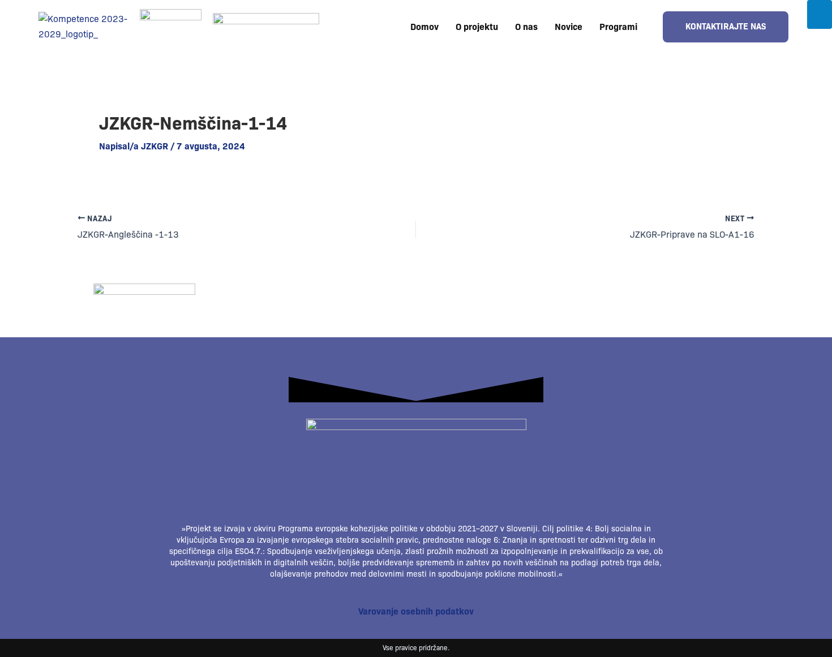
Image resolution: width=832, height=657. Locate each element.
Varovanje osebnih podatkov (416, 611)
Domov (424, 27)
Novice (568, 27)
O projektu (477, 27)
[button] (621, 27)
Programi (618, 27)
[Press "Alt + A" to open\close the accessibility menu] (819, 14)
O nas (526, 27)
